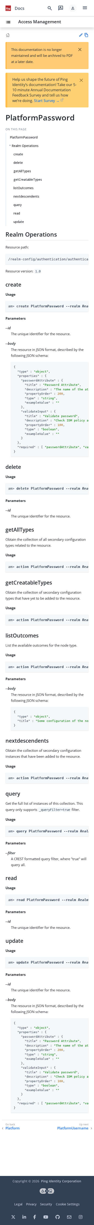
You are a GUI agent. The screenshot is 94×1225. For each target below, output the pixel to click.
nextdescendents (26, 196)
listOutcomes (23, 188)
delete (18, 162)
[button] (72, 8)
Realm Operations (25, 146)
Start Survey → (47, 100)
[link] (8, 8)
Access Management (39, 21)
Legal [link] (18, 1204)
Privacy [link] (31, 1204)
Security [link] (46, 1204)
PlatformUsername (73, 1128)
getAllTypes (22, 171)
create (18, 154)
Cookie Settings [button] (68, 1204)
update (18, 221)
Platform (12, 1128)
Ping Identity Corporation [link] (61, 1181)
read (16, 213)
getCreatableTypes (27, 179)
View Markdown (86, 35)
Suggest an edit (80, 35)
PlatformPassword (24, 137)
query (17, 205)
